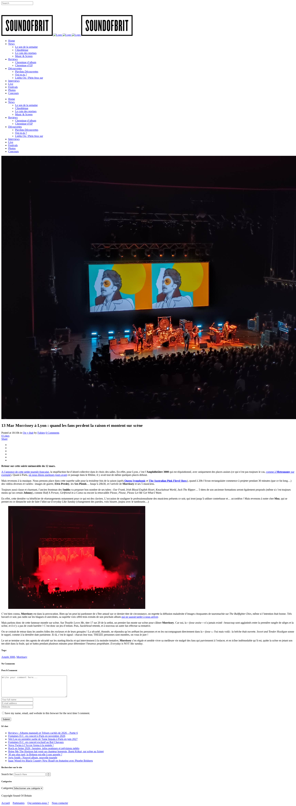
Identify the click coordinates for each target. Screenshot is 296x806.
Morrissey (21, 656)
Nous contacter (60, 803)
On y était (28, 432)
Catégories (7, 788)
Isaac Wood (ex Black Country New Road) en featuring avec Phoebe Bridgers (50, 760)
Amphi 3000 (8, 656)
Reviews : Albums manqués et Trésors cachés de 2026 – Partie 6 (43, 732)
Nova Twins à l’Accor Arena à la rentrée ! (31, 745)
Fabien (41, 432)
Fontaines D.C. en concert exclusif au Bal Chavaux (36, 742)
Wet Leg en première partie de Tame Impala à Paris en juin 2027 (43, 739)
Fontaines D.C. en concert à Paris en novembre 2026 (36, 736)
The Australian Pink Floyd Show (168, 480)
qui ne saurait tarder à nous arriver (139, 616)
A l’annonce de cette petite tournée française (25, 471)
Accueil (5, 803)
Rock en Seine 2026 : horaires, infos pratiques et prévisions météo (43, 748)
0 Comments (52, 432)
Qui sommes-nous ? (38, 803)
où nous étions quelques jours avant (48, 474)
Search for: (7, 774)
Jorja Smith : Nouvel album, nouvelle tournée (32, 757)
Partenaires (18, 803)
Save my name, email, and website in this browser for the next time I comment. (47, 713)
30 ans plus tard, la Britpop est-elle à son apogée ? (35, 754)
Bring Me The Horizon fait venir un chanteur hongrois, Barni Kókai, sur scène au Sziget (56, 751)
